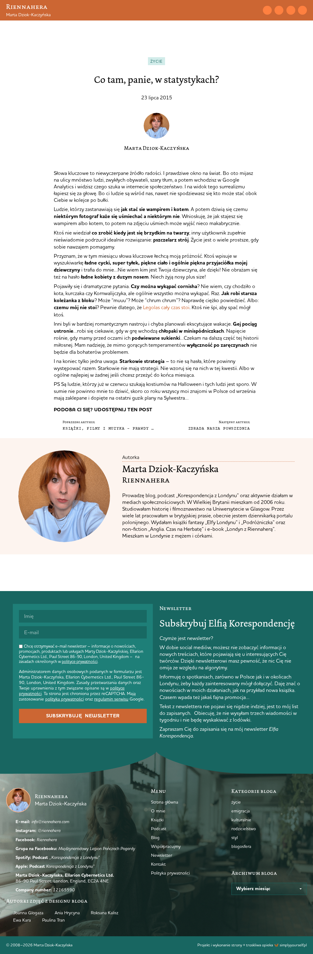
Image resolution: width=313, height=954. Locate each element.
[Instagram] (278, 10)
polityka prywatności (64, 699)
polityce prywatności (80, 661)
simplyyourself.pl (293, 944)
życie (156, 61)
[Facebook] (290, 10)
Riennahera (26, 6)
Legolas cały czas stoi (166, 307)
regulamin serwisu (111, 699)
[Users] (302, 10)
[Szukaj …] (255, 10)
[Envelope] (267, 10)
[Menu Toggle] (244, 10)
